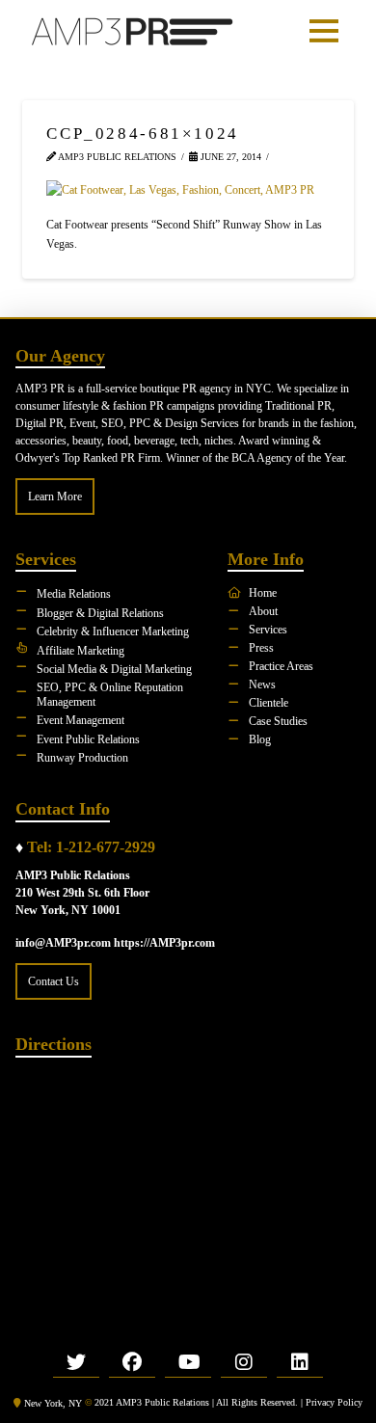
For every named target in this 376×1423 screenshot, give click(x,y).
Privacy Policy (334, 1402)
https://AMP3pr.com (164, 943)
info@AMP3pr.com (63, 943)
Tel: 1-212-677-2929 (91, 847)
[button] (324, 31)
